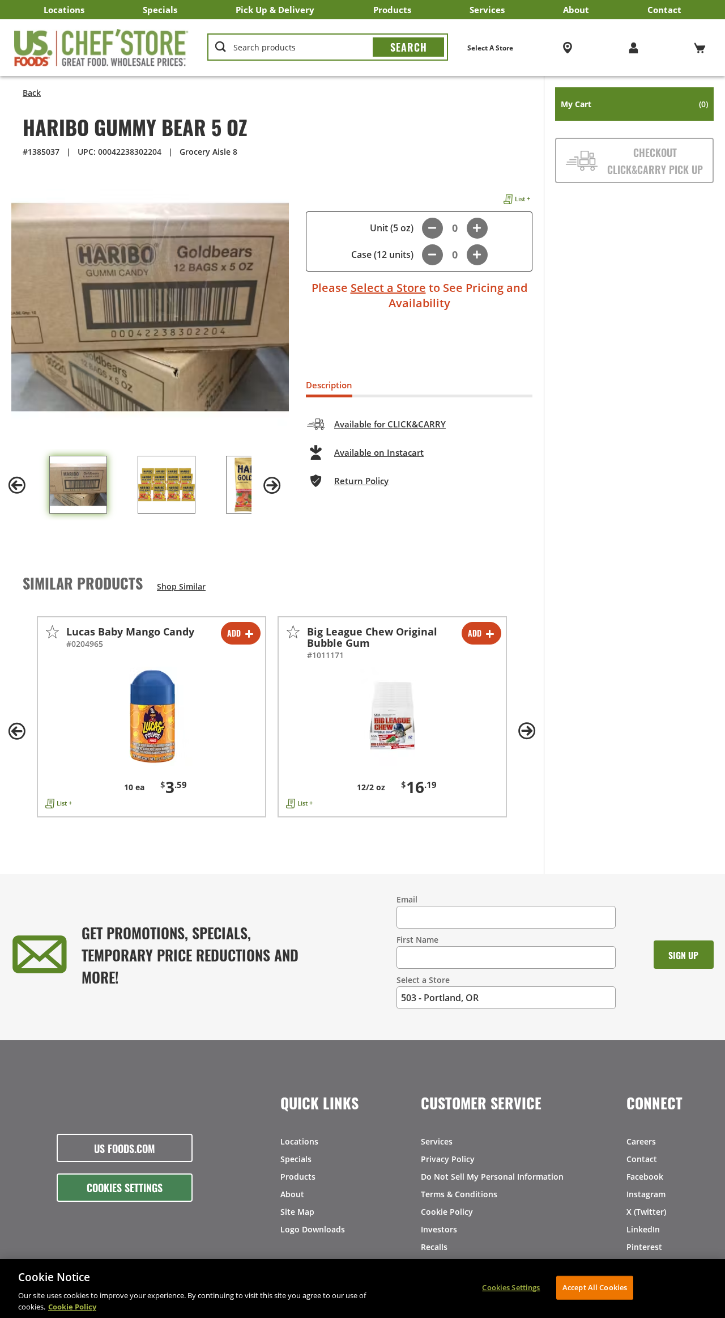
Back (32, 92)
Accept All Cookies (594, 1287)
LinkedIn (643, 1229)
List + (522, 198)
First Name (417, 939)
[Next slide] (272, 485)
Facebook (644, 1176)
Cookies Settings (125, 1187)
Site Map (297, 1211)
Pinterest (644, 1246)
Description (329, 385)
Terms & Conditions (459, 1194)
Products (392, 9)
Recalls (434, 1246)
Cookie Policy (447, 1211)
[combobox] (327, 47)
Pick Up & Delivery (275, 9)
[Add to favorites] (52, 632)
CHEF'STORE (101, 47)
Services (487, 9)
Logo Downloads (312, 1229)
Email (406, 899)
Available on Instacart (379, 452)
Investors (439, 1229)
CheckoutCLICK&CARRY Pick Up (655, 160)
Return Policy (361, 480)
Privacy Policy (448, 1159)
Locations (64, 9)
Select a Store (388, 287)
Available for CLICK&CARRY (390, 424)
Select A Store (490, 48)
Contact (664, 9)
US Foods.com (124, 1147)
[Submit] (408, 47)
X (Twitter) (646, 1211)
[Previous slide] (17, 485)
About (576, 9)
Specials (160, 9)
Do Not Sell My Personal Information (492, 1176)
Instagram (646, 1194)
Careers (641, 1141)
